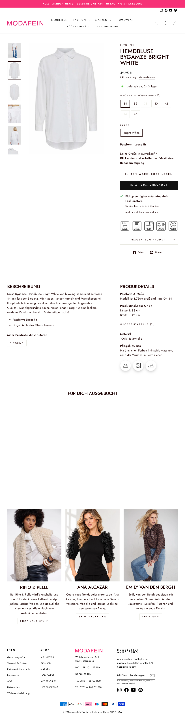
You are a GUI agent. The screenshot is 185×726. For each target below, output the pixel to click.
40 (156, 103)
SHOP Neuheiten (92, 616)
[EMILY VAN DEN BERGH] (151, 545)
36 (135, 103)
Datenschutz (13, 687)
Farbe (125, 125)
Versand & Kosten (17, 663)
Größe (138, 95)
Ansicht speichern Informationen (142, 212)
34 (125, 103)
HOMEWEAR (125, 20)
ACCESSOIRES (77, 26)
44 (125, 114)
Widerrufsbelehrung (18, 693)
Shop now (150, 616)
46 (135, 114)
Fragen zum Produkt (148, 239)
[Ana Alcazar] (92, 545)
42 (166, 103)
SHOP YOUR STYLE (34, 621)
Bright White (132, 133)
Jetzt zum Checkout (149, 185)
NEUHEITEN (59, 20)
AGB (9, 681)
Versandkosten (147, 77)
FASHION (80, 20)
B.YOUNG (127, 45)
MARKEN (102, 20)
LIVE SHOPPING (107, 26)
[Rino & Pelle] (34, 545)
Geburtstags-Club (16, 657)
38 (145, 103)
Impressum (13, 675)
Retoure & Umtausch (18, 669)
